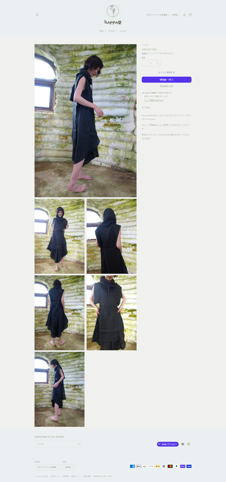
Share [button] (147, 107)
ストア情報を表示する (153, 100)
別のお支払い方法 (166, 86)
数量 (143, 58)
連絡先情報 (87, 476)
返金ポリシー (55, 476)
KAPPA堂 (44, 477)
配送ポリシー (76, 476)
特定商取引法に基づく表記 (102, 476)
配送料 (144, 53)
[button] (37, 15)
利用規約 (66, 476)
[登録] (78, 444)
